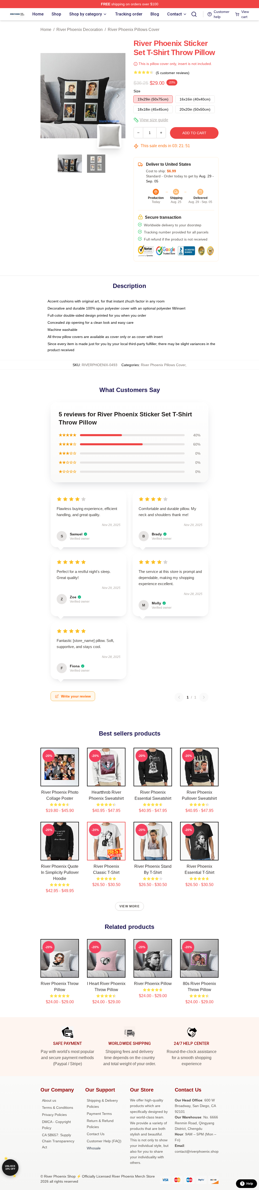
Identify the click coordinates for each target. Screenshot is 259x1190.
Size (137, 91)
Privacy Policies (54, 1115)
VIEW (59, 781)
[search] (194, 14)
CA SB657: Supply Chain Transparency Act (58, 1141)
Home (45, 29)
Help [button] (249, 1183)
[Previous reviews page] (179, 697)
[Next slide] (117, 95)
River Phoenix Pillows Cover (133, 29)
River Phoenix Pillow (153, 983)
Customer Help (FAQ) (104, 1141)
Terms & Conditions (57, 1108)
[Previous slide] (48, 95)
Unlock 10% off (10, 1167)
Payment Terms (99, 1114)
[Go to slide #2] (96, 164)
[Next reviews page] (203, 697)
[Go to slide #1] (70, 164)
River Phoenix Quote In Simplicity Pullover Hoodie (60, 872)
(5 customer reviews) (172, 73)
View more (129, 906)
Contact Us (95, 1134)
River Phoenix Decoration (79, 29)
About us (49, 1100)
